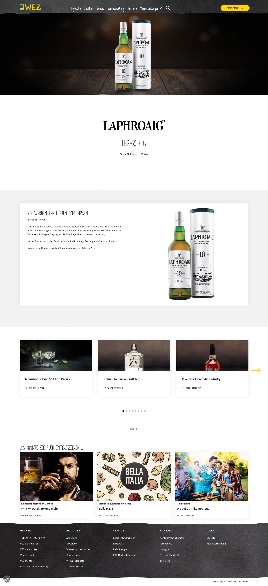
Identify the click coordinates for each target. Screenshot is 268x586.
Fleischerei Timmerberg (32, 566)
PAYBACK (118, 543)
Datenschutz (232, 581)
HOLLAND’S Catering (31, 537)
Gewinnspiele (73, 555)
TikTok (163, 560)
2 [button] (126, 411)
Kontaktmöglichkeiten (172, 537)
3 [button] (129, 411)
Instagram (165, 549)
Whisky (134, 428)
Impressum (243, 581)
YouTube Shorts (168, 555)
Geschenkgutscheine (124, 537)
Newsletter (72, 543)
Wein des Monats (75, 560)
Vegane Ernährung (216, 543)
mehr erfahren (37, 387)
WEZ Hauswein (27, 555)
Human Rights (219, 581)
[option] (56, 368)
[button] (7, 579)
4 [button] (132, 411)
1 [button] (123, 411)
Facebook (165, 543)
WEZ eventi (26, 560)
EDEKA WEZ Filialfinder (125, 555)
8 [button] (145, 411)
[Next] (256, 370)
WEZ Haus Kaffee (28, 549)
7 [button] (142, 411)
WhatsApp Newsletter (78, 549)
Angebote (71, 537)
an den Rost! (187, 515)
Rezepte (210, 537)
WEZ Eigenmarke (29, 543)
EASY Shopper (120, 549)
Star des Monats (74, 566)
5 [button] (135, 411)
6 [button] (138, 411)
